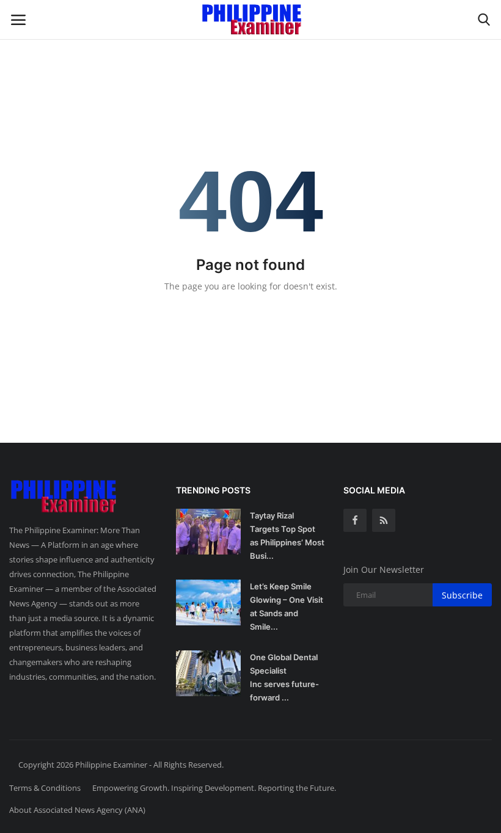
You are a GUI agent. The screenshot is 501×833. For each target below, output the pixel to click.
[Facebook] (355, 520)
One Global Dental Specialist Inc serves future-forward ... (284, 677)
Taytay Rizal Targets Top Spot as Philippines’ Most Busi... (287, 536)
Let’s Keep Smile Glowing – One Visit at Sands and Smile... (286, 606)
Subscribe (462, 595)
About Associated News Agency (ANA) (77, 809)
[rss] (383, 520)
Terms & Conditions (45, 787)
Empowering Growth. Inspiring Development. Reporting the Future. (214, 787)
